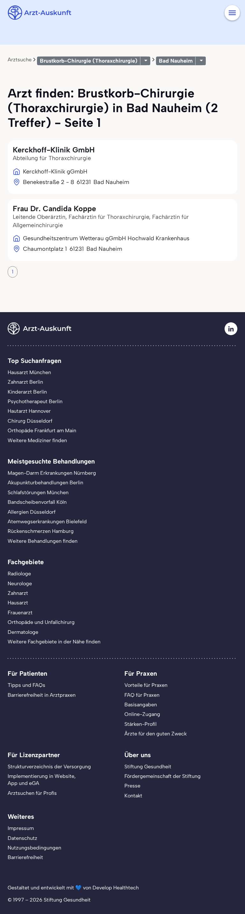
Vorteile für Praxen (145, 685)
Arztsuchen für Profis (32, 793)
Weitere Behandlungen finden (43, 541)
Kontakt (133, 796)
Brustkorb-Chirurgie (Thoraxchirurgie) (88, 61)
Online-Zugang (142, 714)
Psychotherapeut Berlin (35, 401)
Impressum (21, 828)
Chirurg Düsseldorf (30, 421)
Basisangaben (140, 705)
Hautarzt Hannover (29, 411)
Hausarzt (18, 603)
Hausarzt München (29, 372)
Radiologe (19, 574)
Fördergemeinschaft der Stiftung (162, 776)
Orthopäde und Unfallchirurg (41, 622)
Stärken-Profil (140, 724)
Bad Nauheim (176, 61)
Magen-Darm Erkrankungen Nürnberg (52, 473)
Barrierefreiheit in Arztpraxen (42, 695)
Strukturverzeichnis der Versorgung (49, 767)
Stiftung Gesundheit (147, 767)
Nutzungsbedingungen (34, 848)
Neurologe (20, 583)
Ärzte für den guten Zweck (155, 734)
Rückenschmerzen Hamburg (41, 531)
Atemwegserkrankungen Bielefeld (47, 521)
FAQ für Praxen (142, 695)
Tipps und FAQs (26, 685)
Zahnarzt (18, 593)
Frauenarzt (20, 613)
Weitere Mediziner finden (37, 440)
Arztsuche (20, 60)
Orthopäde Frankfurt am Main (42, 430)
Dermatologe (23, 632)
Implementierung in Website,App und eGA (42, 779)
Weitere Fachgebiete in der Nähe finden (54, 642)
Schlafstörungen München (38, 492)
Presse (132, 786)
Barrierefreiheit (25, 857)
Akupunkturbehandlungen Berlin (45, 483)
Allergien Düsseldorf (32, 512)
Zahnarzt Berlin (25, 382)
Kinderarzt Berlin (27, 392)
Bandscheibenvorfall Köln (37, 502)
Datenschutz (22, 838)
